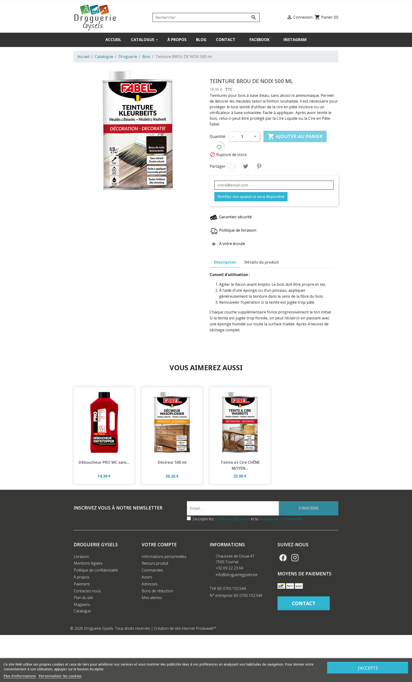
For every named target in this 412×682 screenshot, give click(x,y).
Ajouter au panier (295, 136)
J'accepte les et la (248, 518)
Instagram (295, 557)
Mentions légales (88, 563)
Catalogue (82, 611)
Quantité (217, 136)
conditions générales (232, 518)
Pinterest (259, 166)
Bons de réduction (157, 590)
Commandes (152, 570)
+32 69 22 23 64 (229, 568)
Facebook (283, 557)
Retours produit (155, 563)
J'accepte (368, 668)
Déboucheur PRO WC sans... (104, 462)
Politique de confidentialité (96, 570)
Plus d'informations (20, 675)
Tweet (245, 166)
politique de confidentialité (281, 518)
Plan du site (83, 597)
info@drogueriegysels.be (237, 574)
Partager (232, 166)
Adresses (150, 584)
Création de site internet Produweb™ (185, 628)
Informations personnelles (164, 556)
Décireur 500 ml (172, 462)
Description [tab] (225, 262)
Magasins (82, 604)
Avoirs (147, 577)
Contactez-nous (87, 590)
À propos (81, 577)
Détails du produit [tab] (261, 262)
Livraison (81, 556)
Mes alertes (152, 597)
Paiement (82, 584)
